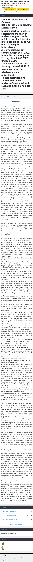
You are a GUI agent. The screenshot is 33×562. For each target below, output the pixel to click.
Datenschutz (25, 558)
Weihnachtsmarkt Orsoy (10, 519)
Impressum (16, 558)
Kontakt (8, 558)
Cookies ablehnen (22, 9)
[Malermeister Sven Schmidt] (16, 542)
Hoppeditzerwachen (9, 511)
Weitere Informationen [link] (23, 12)
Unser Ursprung (11, 96)
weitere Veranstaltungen (16, 524)
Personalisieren (8, 12)
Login (3, 560)
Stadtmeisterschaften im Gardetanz (14, 515)
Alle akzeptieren (10, 9)
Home (3, 558)
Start (2, 96)
